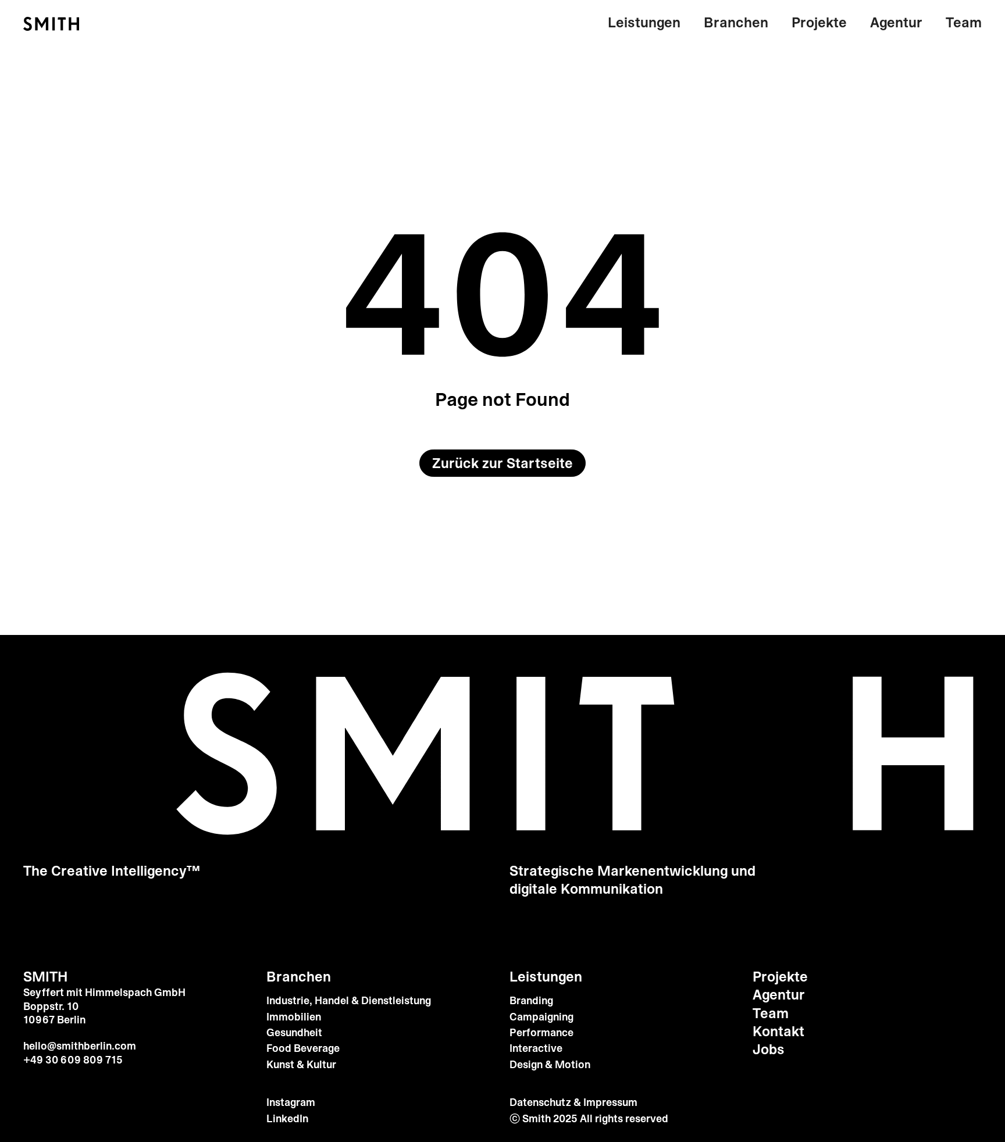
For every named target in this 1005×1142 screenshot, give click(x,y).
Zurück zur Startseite (502, 463)
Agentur (896, 22)
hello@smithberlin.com (79, 1046)
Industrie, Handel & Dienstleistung (348, 1001)
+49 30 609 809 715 (73, 1060)
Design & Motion (549, 1065)
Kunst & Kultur (301, 1065)
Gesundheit (294, 1033)
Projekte (819, 22)
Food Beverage (303, 1048)
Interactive (535, 1048)
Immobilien (293, 1017)
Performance (541, 1033)
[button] (650, 23)
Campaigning (541, 1017)
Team (964, 22)
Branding (531, 1001)
